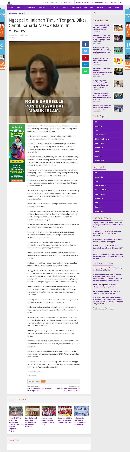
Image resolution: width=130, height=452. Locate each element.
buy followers (98, 285)
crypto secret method (101, 274)
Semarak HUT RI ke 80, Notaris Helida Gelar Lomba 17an (65, 420)
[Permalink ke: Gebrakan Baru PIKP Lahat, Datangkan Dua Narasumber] (81, 411)
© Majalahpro (97, 308)
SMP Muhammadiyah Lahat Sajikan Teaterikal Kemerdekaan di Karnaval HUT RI (108, 248)
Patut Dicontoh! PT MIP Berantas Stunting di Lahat (39, 388)
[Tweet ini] (85, 51)
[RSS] (43, 381)
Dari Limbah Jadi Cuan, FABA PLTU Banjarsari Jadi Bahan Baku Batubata (31, 422)
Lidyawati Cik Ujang (101, 139)
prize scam (97, 268)
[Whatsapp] (85, 71)
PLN (95, 122)
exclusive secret (99, 291)
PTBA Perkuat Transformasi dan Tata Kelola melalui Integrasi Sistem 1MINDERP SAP (107, 233)
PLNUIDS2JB (98, 148)
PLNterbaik (98, 126)
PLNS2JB (97, 152)
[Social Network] (121, 2)
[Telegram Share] (85, 64)
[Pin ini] (85, 58)
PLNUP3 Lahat (99, 160)
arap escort (97, 297)
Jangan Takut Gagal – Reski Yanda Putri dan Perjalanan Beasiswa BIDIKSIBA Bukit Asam (108, 225)
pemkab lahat (99, 143)
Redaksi (111, 309)
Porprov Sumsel (100, 135)
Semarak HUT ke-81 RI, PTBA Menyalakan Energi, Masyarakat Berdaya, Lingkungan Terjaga (16, 424)
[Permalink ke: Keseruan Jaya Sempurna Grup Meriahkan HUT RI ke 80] (49, 411)
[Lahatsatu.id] (9, 2)
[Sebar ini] (85, 44)
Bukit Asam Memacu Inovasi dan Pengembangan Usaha (68, 388)
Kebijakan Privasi (109, 308)
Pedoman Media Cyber (100, 309)
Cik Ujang (97, 156)
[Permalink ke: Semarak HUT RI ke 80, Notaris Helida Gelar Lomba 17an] (65, 411)
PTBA (96, 130)
